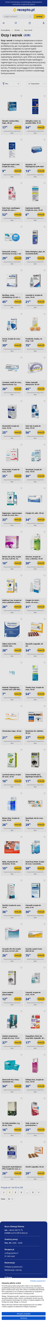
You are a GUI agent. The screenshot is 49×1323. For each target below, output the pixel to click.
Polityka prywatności (38, 1281)
